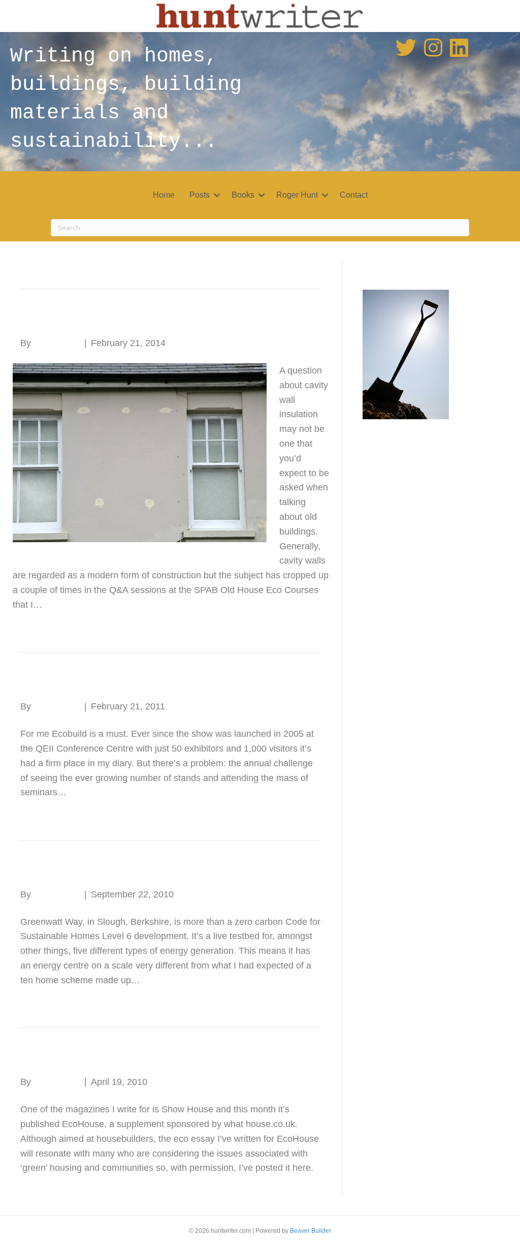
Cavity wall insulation (92, 320)
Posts (199, 195)
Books (243, 195)
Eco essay (55, 1058)
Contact (354, 195)
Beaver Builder (310, 1230)
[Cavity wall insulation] (140, 452)
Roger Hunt (297, 195)
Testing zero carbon (87, 871)
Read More (35, 624)
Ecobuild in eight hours (98, 683)
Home (164, 195)
